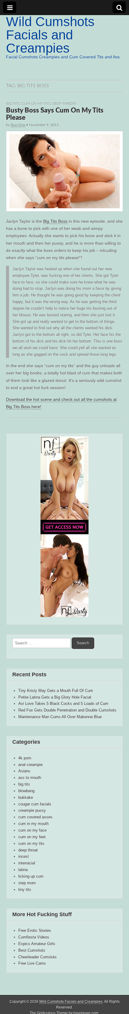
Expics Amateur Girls (36, 943)
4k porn (24, 758)
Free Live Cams (32, 963)
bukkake (25, 797)
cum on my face (32, 830)
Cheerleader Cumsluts (37, 957)
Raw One (18, 125)
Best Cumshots (31, 950)
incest (23, 856)
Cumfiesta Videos (33, 937)
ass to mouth (29, 777)
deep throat (64, 103)
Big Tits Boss (55, 221)
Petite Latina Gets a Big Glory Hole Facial (54, 697)
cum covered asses (35, 817)
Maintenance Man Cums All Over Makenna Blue (60, 717)
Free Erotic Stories (34, 930)
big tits (13, 103)
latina (23, 869)
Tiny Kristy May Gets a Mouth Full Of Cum (55, 690)
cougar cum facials (34, 804)
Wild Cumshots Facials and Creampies (50, 34)
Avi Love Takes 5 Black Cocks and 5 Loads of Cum (63, 703)
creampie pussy (32, 810)
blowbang (26, 791)
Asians (24, 771)
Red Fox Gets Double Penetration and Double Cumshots (67, 710)
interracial (26, 863)
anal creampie (30, 764)
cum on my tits (36, 103)
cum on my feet (32, 837)
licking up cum (31, 876)
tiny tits (24, 889)
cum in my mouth (33, 823)
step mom (27, 883)
